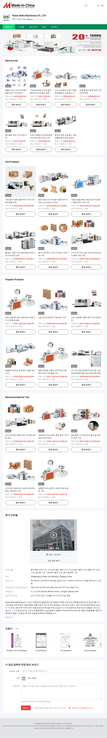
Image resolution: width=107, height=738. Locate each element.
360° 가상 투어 (55, 554)
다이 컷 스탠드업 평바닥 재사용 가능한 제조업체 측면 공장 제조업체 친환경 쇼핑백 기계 (85, 373)
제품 (22, 27)
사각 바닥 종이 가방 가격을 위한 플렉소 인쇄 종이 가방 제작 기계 (65, 93)
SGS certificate (90, 650)
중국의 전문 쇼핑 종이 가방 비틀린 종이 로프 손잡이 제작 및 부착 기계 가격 (65, 138)
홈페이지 (9, 27)
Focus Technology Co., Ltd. (56, 723)
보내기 (26, 708)
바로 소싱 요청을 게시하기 (81, 708)
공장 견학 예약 (53, 560)
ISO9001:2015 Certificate (16, 650)
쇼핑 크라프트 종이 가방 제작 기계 (52, 317)
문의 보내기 (16, 105)
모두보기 (9, 617)
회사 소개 (33, 27)
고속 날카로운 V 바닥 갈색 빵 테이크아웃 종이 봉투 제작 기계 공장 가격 (41, 93)
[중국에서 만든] (19, 5)
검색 (44, 27)
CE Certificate (41, 650)
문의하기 (54, 27)
